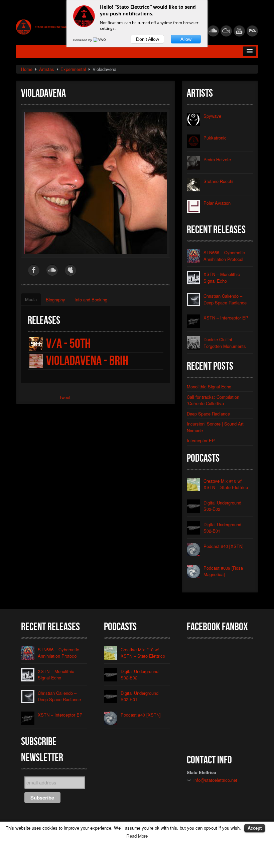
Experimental (73, 69)
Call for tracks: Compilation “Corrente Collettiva (213, 400)
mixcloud (226, 30)
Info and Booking (91, 299)
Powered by (83, 39)
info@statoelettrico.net (215, 780)
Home (26, 69)
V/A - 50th (68, 344)
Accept (255, 828)
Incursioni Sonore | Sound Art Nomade (215, 427)
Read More (137, 836)
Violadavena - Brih (87, 361)
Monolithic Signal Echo (209, 386)
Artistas (46, 69)
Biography (55, 299)
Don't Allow (147, 39)
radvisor (252, 30)
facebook (33, 270)
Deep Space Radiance (208, 413)
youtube (239, 30)
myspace (70, 270)
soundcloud (213, 30)
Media (31, 299)
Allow (185, 39)
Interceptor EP (201, 440)
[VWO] (100, 39)
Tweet (65, 397)
